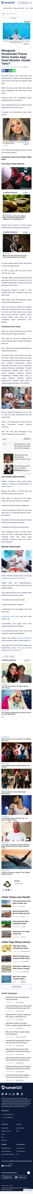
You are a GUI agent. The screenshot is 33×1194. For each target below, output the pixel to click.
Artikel (9, 18)
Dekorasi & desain (19, 8)
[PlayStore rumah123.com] (20, 1177)
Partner (3, 1134)
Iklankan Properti (20, 1128)
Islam (6, 656)
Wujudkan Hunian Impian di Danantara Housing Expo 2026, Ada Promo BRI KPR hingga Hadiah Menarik (18, 1068)
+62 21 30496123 (8, 1117)
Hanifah (25, 67)
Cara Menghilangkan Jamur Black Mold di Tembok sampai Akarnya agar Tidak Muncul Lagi (18, 1007)
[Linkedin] (10, 70)
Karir (2, 1137)
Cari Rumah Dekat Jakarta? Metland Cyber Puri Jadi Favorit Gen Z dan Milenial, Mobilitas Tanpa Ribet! (17, 1076)
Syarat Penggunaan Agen (7, 1154)
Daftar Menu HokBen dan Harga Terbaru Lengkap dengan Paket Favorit (21, 968)
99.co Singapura (20, 1151)
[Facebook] (3, 70)
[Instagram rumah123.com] (10, 1094)
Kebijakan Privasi (5, 1148)
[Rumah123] (8, 2)
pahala (12, 656)
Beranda (5, 18)
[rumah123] (12, 1088)
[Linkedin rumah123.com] (17, 1094)
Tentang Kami (4, 1128)
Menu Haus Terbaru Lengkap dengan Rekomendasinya (19, 978)
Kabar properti (7, 8)
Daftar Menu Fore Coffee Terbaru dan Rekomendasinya (21, 933)
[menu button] (31, 2)
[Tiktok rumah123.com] (22, 1094)
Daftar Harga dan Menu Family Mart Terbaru (21, 922)
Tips (27, 8)
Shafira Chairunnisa (21, 1037)
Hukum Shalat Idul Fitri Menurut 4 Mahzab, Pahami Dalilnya (22, 912)
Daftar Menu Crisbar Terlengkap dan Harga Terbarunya (20, 947)
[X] (6, 70)
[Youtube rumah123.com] (13, 1094)
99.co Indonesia (20, 1148)
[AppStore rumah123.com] (7, 1177)
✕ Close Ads (28, 1190)
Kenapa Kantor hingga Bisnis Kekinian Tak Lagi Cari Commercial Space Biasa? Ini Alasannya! (18, 1042)
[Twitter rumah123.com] (6, 1094)
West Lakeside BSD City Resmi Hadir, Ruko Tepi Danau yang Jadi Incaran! (18, 1059)
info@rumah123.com (9, 1114)
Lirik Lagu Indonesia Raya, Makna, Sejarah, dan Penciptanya (22, 902)
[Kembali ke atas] (28, 1172)
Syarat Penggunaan (6, 1151)
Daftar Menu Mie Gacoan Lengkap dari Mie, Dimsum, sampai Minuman (22, 957)
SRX (17, 1154)
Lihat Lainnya (16, 986)
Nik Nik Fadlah (25, 961)
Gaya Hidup (13, 18)
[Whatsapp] (14, 70)
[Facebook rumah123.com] (2, 1094)
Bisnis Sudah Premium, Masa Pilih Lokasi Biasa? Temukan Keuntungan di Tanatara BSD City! (18, 1050)
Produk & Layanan (6, 1131)
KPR (17, 1131)
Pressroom (4, 1140)
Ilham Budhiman (26, 951)
